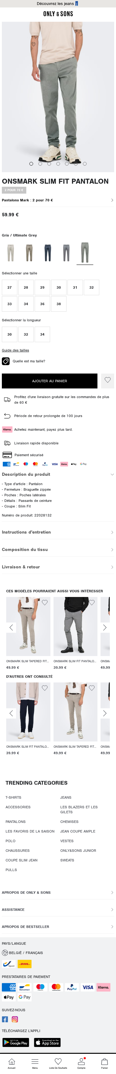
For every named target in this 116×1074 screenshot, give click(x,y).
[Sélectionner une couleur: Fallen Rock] (29, 253)
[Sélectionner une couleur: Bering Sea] (48, 253)
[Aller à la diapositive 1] (31, 164)
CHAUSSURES (18, 850)
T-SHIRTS (13, 797)
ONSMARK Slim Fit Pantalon (55, 181)
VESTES (67, 840)
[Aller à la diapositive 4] (58, 164)
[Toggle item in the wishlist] (107, 381)
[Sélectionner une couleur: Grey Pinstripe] (66, 253)
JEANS (65, 797)
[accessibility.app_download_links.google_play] (17, 1043)
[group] (28, 634)
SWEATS (67, 860)
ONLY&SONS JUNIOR (78, 850)
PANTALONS (16, 821)
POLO (10, 840)
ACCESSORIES (18, 807)
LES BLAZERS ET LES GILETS (79, 810)
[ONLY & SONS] (58, 15)
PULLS (11, 869)
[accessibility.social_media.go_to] (5, 1021)
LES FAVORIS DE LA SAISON (30, 831)
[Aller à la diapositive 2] (40, 164)
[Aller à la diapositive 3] (49, 164)
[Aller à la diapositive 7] (85, 164)
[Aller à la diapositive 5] (67, 164)
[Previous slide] (11, 628)
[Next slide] (105, 628)
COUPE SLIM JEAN (21, 860)
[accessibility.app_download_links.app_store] (49, 1043)
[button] (9, 287)
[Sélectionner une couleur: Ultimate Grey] (85, 253)
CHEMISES (69, 821)
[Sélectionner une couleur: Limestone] (11, 253)
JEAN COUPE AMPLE (77, 831)
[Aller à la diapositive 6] (76, 164)
